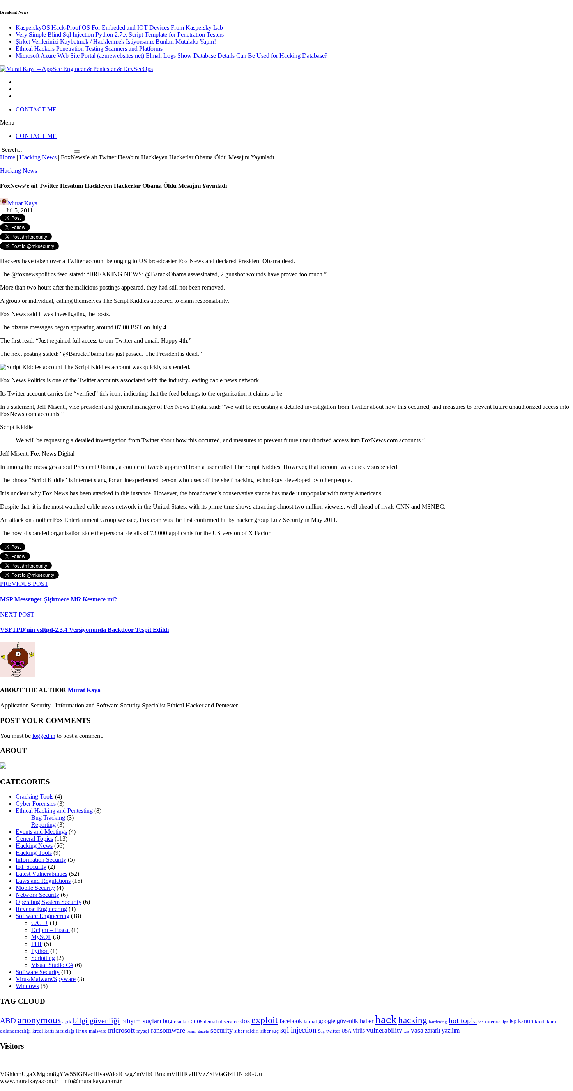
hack (386, 1019)
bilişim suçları (141, 1021)
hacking (412, 1020)
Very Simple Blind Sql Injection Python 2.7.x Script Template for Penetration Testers (120, 34)
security (221, 1030)
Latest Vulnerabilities (41, 873)
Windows (27, 986)
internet (493, 1021)
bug (167, 1021)
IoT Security (31, 866)
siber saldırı (246, 1031)
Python (40, 951)
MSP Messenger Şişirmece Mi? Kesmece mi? (58, 599)
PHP (36, 944)
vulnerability (384, 1030)
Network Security (37, 894)
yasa (417, 1030)
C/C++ (39, 922)
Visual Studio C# (52, 965)
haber (366, 1021)
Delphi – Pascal (50, 930)
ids (480, 1022)
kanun (525, 1021)
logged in (43, 735)
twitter (333, 1031)
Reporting (43, 824)
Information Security (41, 859)
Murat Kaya (84, 690)
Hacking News (18, 170)
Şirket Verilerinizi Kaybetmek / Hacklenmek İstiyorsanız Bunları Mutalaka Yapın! (116, 41)
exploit (264, 1020)
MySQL (41, 937)
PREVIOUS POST (24, 583)
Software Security (38, 972)
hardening (438, 1022)
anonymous (39, 1020)
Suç (321, 1031)
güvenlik (347, 1021)
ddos (196, 1021)
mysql (142, 1031)
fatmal (310, 1021)
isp (512, 1021)
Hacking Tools (34, 852)
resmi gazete (198, 1031)
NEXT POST (17, 614)
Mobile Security (35, 887)
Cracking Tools (34, 796)
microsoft (121, 1030)
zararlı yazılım (442, 1030)
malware (97, 1031)
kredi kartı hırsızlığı (53, 1031)
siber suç (269, 1031)
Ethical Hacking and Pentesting (54, 810)
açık (66, 1021)
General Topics (34, 838)
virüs (359, 1030)
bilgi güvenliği (96, 1020)
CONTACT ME (36, 109)
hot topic (463, 1020)
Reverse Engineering (41, 908)
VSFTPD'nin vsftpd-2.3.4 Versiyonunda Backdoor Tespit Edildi (84, 629)
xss (406, 1031)
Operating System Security (48, 901)
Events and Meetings (41, 831)
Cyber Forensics (36, 803)
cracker (181, 1021)
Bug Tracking (48, 817)
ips (505, 1022)
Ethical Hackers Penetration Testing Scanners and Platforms (89, 48)
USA (346, 1031)
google (326, 1021)
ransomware (168, 1030)
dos (245, 1021)
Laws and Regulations (43, 880)
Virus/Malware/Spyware (46, 979)
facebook (290, 1021)
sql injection (298, 1030)
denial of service (221, 1021)
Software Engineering (42, 915)
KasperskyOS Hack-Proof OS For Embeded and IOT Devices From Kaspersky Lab (119, 27)
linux (81, 1031)
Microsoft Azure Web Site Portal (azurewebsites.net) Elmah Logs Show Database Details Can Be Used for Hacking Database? (171, 55)
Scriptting (43, 958)
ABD (8, 1021)
